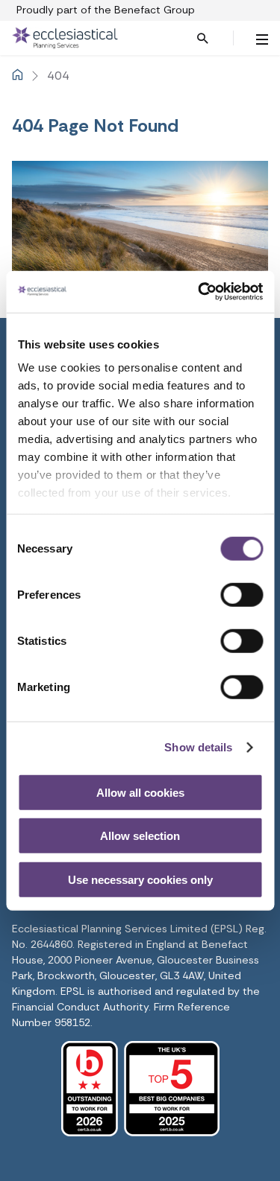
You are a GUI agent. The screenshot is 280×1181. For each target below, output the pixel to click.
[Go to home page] (108, 38)
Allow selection (140, 836)
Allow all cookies (140, 792)
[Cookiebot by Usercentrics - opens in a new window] (199, 292)
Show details (198, 747)
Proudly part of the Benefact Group (105, 9)
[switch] (241, 594)
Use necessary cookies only (140, 879)
